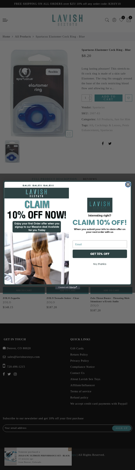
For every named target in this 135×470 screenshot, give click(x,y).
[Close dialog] (128, 184)
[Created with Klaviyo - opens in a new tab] (67, 287)
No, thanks (99, 264)
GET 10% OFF (99, 254)
